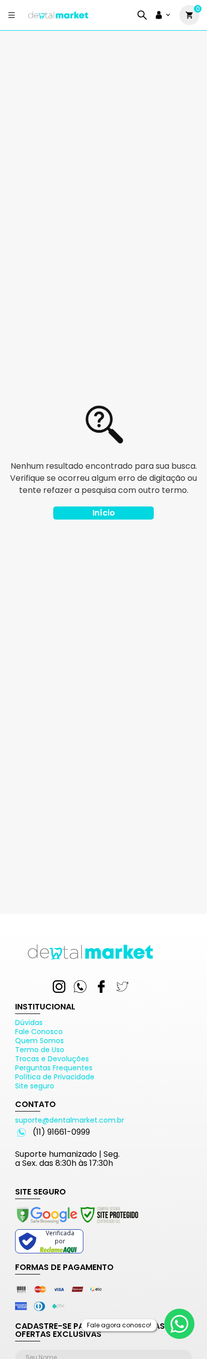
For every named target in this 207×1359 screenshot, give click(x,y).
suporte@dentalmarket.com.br (69, 1120)
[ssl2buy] (77, 1225)
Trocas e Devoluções (52, 1059)
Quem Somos (39, 1041)
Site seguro (34, 1086)
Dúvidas (29, 1022)
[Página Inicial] (58, 19)
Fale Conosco (39, 1032)
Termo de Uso (39, 1050)
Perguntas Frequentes (53, 1068)
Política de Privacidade (54, 1077)
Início (103, 513)
